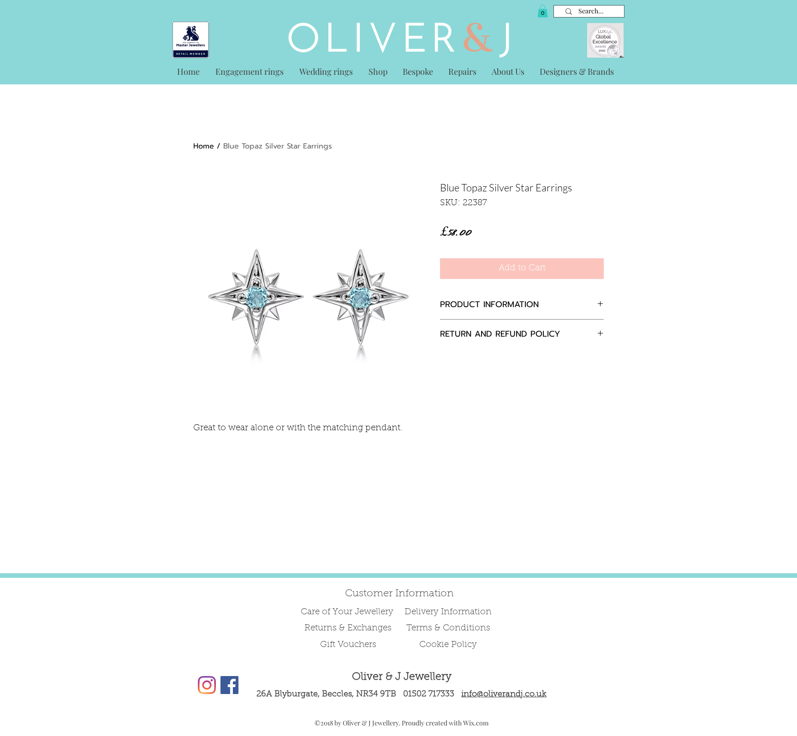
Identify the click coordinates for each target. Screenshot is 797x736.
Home (203, 146)
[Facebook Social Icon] (229, 685)
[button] (542, 11)
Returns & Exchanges (348, 628)
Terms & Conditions (448, 628)
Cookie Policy (448, 645)
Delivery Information (448, 612)
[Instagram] (207, 685)
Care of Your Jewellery (348, 612)
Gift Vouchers (348, 645)
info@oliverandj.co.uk (504, 694)
